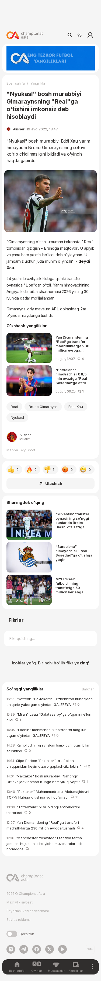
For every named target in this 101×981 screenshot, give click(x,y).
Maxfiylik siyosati (19, 902)
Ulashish (53, 483)
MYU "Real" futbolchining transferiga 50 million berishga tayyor (69, 585)
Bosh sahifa (15, 83)
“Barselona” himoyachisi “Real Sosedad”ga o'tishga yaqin (73, 553)
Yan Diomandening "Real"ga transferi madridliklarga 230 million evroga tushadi (72, 343)
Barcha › (88, 689)
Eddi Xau (75, 406)
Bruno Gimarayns (43, 406)
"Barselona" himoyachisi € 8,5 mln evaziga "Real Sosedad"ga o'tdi (71, 376)
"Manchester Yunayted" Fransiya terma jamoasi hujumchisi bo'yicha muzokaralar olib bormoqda (44, 843)
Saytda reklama (18, 920)
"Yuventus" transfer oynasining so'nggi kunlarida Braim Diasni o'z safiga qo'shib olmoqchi (72, 520)
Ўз (79, 35)
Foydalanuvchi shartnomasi (27, 911)
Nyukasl (17, 417)
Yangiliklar (38, 83)
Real (14, 406)
